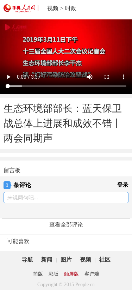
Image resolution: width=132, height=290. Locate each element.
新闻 (46, 259)
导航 (27, 259)
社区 (105, 259)
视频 (52, 8)
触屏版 (71, 274)
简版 (38, 274)
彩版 (53, 274)
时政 (70, 8)
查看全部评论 (66, 225)
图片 (66, 259)
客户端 (91, 274)
